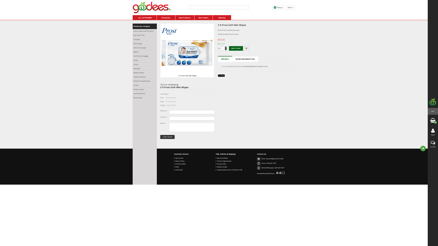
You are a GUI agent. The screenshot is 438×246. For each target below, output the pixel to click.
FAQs (177, 167)
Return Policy (179, 161)
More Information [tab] (245, 59)
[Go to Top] (423, 148)
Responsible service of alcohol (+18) (229, 170)
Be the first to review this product (228, 30)
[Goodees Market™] (152, 7)
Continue (210, 186)
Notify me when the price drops (228, 34)
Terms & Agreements (224, 161)
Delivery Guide (222, 167)
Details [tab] (225, 59)
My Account (179, 158)
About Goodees (222, 158)
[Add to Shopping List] (246, 48)
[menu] (145, 64)
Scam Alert (179, 170)
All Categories (145, 18)
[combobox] (219, 7)
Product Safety (180, 164)
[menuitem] (145, 31)
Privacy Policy (221, 164)
